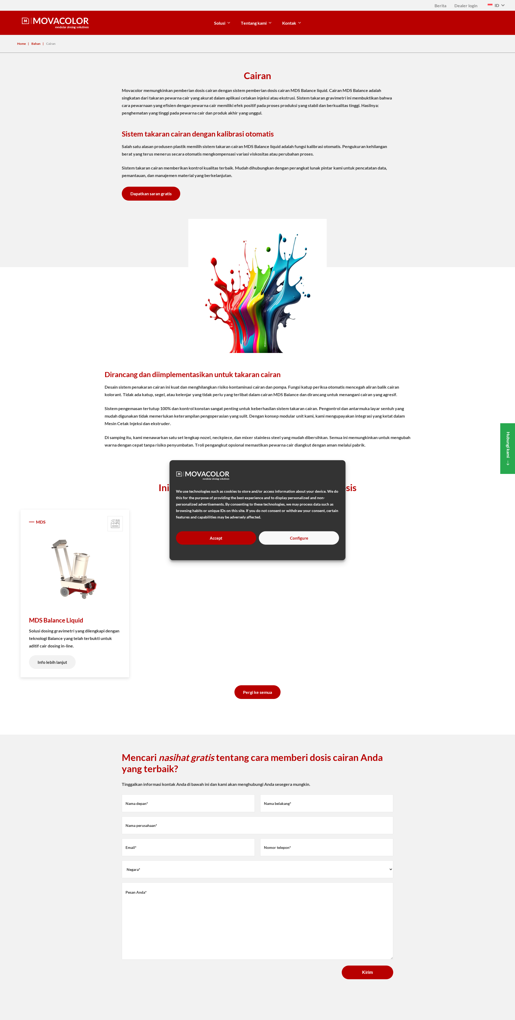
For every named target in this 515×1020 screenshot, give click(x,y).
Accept (216, 537)
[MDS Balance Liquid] (75, 569)
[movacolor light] (55, 23)
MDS (41, 521)
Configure (299, 537)
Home (21, 44)
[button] (496, 5)
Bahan (36, 44)
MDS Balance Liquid (56, 620)
